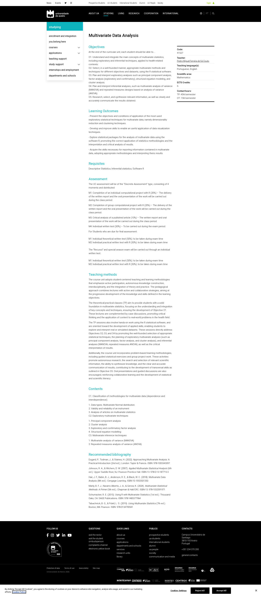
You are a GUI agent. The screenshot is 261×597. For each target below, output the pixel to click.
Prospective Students (97, 3)
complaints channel (98, 545)
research (134, 13)
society (152, 553)
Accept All (221, 590)
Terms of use (69, 568)
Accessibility (83, 568)
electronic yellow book (99, 548)
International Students (128, 3)
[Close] (256, 590)
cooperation (151, 13)
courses (53, 47)
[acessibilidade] (201, 13)
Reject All (200, 590)
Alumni (142, 3)
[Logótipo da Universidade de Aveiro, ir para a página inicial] (58, 14)
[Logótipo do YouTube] (70, 536)
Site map (96, 568)
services (121, 549)
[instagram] (71, 3)
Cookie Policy (19, 592)
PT (207, 13)
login (209, 3)
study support (56, 64)
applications (55, 53)
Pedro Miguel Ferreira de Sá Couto (193, 61)
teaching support (58, 58)
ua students (154, 538)
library (119, 556)
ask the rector (95, 535)
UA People (151, 3)
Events (58, 3)
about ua (94, 13)
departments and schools (62, 75)
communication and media (162, 556)
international (171, 13)
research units (123, 553)
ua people (153, 549)
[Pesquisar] (213, 13)
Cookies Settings (179, 590)
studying (109, 13)
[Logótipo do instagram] (52, 536)
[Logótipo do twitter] (58, 536)
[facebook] (65, 3)
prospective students (159, 535)
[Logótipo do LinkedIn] (63, 536)
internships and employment (64, 69)
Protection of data (53, 568)
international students (159, 542)
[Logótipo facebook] (47, 536)
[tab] (65, 36)
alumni (152, 546)
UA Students (112, 3)
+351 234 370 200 (190, 549)
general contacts (190, 555)
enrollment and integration (62, 36)
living (121, 13)
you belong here (57, 41)
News (49, 3)
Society (160, 3)
